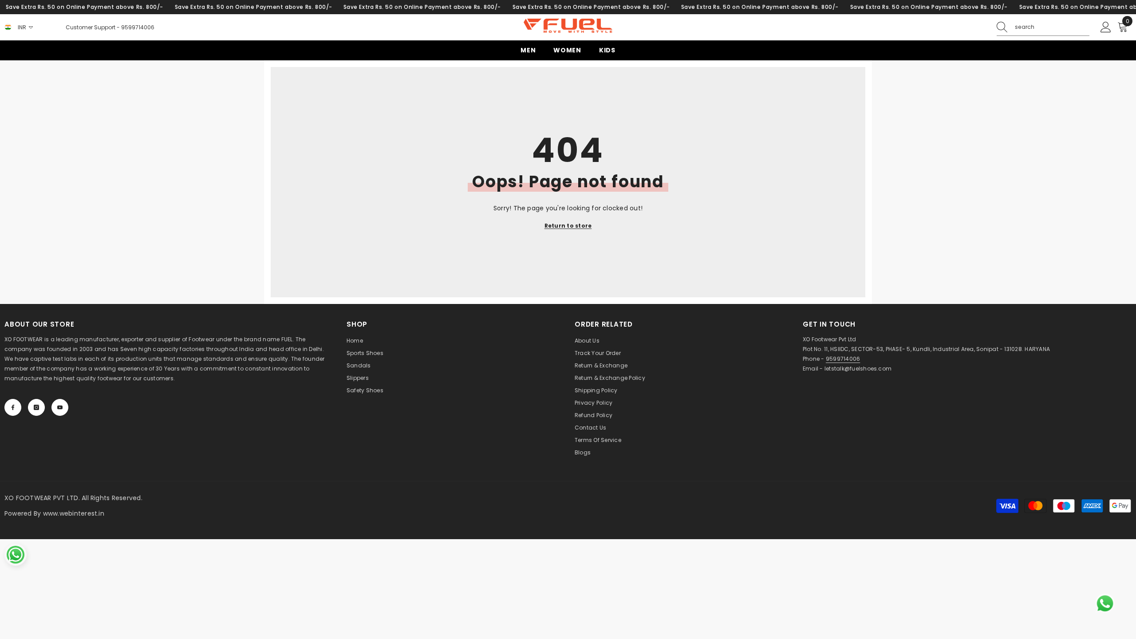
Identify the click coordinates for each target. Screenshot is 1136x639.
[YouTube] (59, 407)
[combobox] (1052, 27)
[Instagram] (36, 407)
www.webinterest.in (73, 513)
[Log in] (1105, 27)
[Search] (1043, 27)
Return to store (568, 225)
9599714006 (137, 27)
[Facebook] (12, 407)
